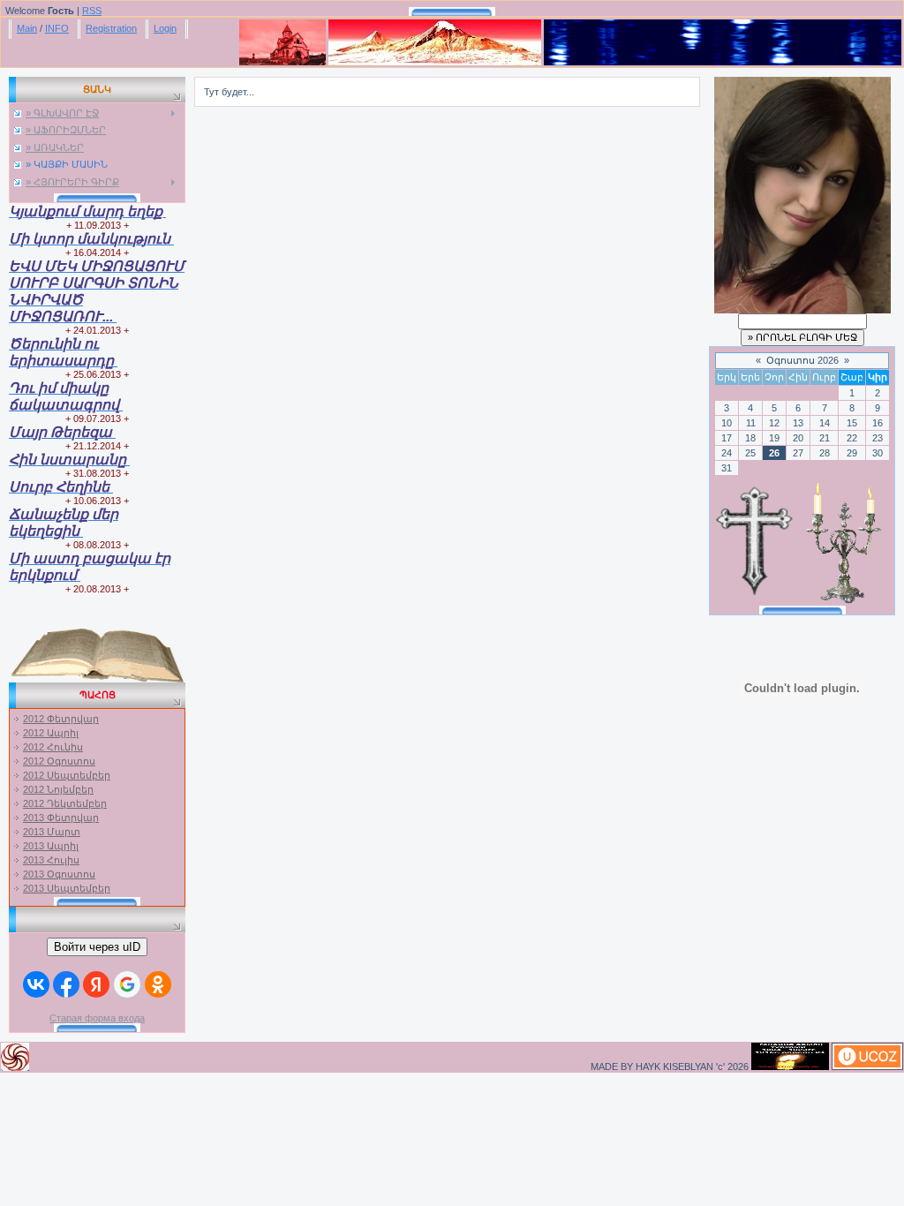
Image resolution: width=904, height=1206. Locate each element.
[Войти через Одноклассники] (158, 984)
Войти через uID (97, 946)
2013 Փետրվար (61, 817)
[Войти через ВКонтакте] (36, 984)
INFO (57, 28)
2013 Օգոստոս (59, 874)
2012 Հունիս (53, 747)
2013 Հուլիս (51, 860)
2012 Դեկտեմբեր (65, 803)
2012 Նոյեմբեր (58, 789)
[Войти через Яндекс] (96, 984)
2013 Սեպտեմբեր (66, 888)
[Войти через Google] (127, 984)
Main (27, 28)
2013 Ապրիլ (51, 845)
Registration (111, 28)
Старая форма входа (97, 1018)
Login (165, 28)
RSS (92, 10)
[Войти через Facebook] (66, 984)
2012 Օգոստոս (59, 761)
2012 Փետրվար (61, 718)
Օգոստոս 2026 (802, 360)
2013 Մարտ (51, 831)
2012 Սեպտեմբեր (66, 775)
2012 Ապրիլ (51, 732)
